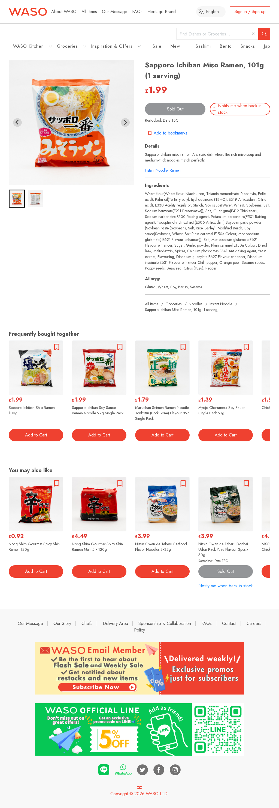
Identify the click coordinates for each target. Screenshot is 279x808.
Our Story (62, 623)
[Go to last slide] (17, 122)
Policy (139, 630)
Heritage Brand (161, 11)
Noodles (195, 304)
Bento (226, 46)
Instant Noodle (156, 170)
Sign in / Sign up (250, 11)
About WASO (64, 11)
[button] (17, 199)
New (175, 46)
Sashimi (203, 46)
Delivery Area (115, 623)
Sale (157, 46)
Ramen (175, 170)
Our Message (114, 11)
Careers (254, 623)
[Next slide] (125, 122)
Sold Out (175, 109)
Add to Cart (36, 435)
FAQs (137, 11)
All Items (89, 11)
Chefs (86, 623)
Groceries (173, 304)
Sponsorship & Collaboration (164, 623)
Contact (229, 623)
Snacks (248, 46)
